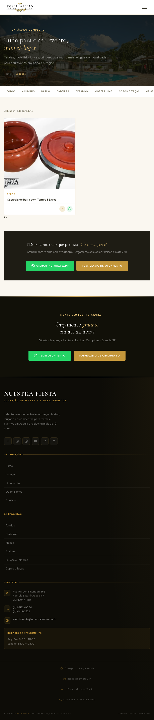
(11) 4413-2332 (21, 611)
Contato (11, 500)
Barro (45, 91)
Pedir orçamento (52, 355)
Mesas (10, 542)
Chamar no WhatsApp (52, 265)
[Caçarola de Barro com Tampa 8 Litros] (39, 153)
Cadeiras (63, 91)
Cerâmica (82, 91)
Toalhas (10, 551)
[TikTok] (45, 441)
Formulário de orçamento (102, 265)
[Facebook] (8, 441)
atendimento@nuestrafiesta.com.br (35, 619)
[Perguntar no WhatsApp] (70, 209)
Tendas (10, 525)
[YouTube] (35, 441)
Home (7, 73)
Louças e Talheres (17, 560)
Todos (11, 91)
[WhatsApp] (26, 441)
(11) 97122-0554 (22, 607)
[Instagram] (17, 441)
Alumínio (28, 91)
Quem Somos (14, 491)
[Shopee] (54, 441)
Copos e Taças (129, 91)
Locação (11, 474)
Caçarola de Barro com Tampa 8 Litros (31, 199)
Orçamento (13, 483)
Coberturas (103, 91)
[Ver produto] (62, 209)
